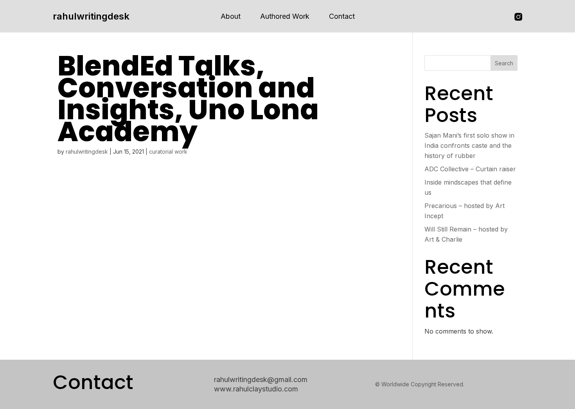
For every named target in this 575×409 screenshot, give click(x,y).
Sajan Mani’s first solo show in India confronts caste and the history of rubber (469, 145)
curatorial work (168, 151)
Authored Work (284, 16)
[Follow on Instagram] (518, 17)
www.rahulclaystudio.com (256, 389)
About (231, 16)
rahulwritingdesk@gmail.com (260, 379)
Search (504, 63)
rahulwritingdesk (91, 16)
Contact (342, 16)
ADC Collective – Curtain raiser (470, 169)
